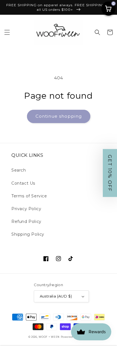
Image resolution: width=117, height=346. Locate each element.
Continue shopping (58, 116)
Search (18, 170)
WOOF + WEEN (49, 337)
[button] (7, 32)
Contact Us (23, 183)
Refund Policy (26, 221)
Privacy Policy (26, 208)
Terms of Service (29, 196)
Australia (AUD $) (56, 296)
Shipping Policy (27, 234)
